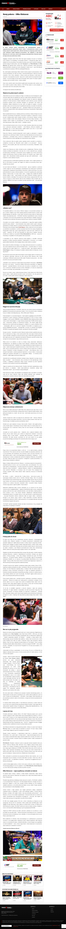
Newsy (8, 8)
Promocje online (27, 8)
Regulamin (52, 911)
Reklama (52, 910)
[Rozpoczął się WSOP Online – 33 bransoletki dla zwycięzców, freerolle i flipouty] (7, 894)
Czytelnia (36, 8)
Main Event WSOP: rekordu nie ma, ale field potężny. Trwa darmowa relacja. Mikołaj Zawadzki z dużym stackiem (27, 884)
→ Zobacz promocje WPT (50, 49)
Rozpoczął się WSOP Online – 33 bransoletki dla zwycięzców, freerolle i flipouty (7, 898)
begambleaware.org (55, 925)
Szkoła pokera (16, 8)
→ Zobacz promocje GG (49, 41)
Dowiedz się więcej (60, 73)
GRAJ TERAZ (36, 443)
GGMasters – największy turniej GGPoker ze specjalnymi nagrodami (17, 883)
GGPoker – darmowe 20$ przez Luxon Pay (17, 898)
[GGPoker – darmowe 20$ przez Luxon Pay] (17, 894)
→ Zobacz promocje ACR (50, 57)
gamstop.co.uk (15, 926)
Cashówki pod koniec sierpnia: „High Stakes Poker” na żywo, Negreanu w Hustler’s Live (37, 884)
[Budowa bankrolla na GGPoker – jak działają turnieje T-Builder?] (38, 894)
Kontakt (50, 8)
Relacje (43, 8)
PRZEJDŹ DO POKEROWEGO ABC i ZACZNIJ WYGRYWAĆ (57, 30)
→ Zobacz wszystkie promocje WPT (9, 866)
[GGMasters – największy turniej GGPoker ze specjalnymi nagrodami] (17, 878)
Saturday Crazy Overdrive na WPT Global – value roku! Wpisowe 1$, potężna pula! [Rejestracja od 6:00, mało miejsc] (7, 884)
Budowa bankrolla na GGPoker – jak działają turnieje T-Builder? (37, 898)
